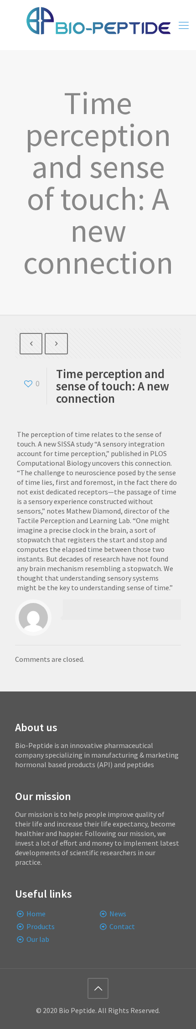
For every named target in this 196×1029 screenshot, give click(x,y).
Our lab (37, 939)
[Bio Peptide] (98, 25)
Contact (122, 926)
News (117, 913)
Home (36, 913)
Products (40, 926)
